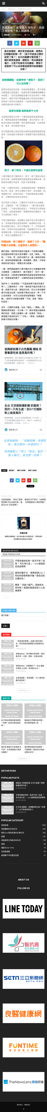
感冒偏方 (11, 470)
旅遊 (3, 836)
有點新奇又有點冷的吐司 (11, 840)
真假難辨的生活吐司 (16, 24)
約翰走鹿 (7, 35)
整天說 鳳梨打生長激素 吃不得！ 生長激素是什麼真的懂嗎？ (11, 749)
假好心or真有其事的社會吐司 (12, 832)
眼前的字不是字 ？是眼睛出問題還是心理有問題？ (35, 500)
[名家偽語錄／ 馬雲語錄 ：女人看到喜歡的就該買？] (7, 681)
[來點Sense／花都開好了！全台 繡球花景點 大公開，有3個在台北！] (7, 668)
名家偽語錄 (5, 851)
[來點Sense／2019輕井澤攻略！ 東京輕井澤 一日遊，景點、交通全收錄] (7, 656)
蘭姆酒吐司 (6, 24)
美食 (3, 844)
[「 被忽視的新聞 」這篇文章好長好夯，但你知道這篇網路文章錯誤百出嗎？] (7, 644)
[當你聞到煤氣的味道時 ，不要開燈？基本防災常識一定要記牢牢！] (35, 737)
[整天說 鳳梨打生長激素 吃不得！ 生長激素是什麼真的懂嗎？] (12, 737)
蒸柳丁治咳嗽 (32, 470)
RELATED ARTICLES (10, 551)
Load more (23, 690)
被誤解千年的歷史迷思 (10, 855)
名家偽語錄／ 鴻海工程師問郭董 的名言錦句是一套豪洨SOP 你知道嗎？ (11, 502)
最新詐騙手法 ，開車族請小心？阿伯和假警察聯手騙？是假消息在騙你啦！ (30, 576)
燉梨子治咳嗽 (21, 470)
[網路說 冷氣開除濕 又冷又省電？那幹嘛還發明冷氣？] (7, 786)
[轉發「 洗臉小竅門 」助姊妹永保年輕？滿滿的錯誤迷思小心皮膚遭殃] (7, 587)
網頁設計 (20, 1105)
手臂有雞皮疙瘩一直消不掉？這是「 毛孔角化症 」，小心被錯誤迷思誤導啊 (30, 564)
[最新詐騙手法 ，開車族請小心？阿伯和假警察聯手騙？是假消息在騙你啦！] (7, 575)
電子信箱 (5, 615)
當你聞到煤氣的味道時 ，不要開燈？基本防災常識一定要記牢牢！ (34, 749)
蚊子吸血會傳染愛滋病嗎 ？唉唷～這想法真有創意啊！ (11, 722)
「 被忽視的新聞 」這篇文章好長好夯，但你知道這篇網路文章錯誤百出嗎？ (30, 643)
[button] (43, 3)
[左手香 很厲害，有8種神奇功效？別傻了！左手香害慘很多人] (7, 810)
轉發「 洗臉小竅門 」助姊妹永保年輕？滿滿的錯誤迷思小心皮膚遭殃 (30, 588)
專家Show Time (7, 847)
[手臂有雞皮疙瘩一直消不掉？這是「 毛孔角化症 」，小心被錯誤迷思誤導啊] (7, 563)
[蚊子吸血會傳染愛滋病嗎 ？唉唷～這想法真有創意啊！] (12, 710)
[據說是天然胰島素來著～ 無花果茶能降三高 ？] (35, 710)
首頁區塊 (26, 24)
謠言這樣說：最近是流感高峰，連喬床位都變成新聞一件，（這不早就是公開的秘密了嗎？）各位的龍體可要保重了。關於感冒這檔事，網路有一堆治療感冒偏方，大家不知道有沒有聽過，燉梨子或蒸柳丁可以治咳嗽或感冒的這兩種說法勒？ (23, 60)
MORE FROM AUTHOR (11, 554)
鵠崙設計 (27, 1105)
